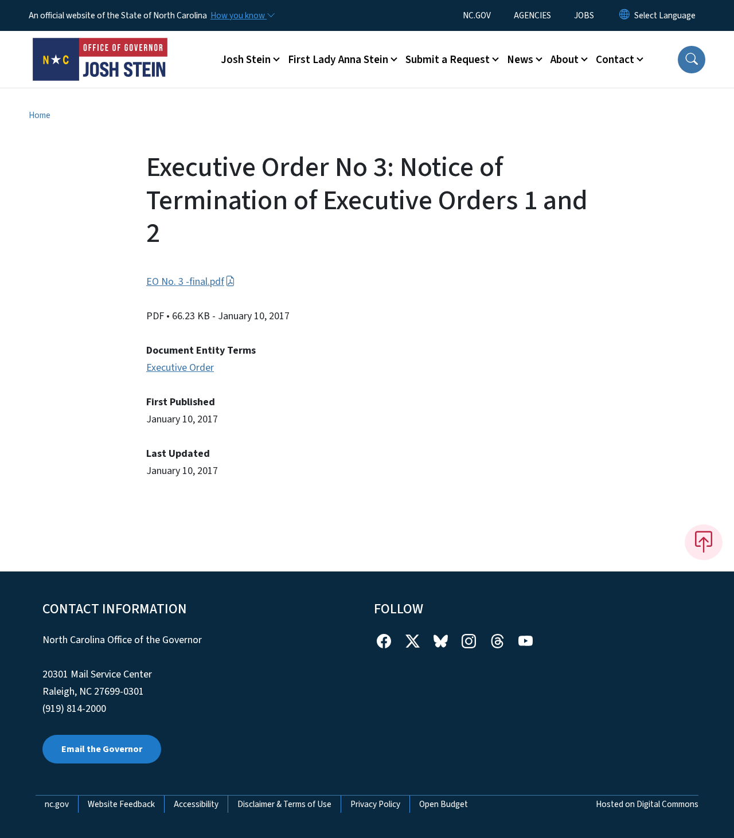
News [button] (520, 60)
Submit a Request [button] (447, 60)
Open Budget (443, 804)
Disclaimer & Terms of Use (284, 804)
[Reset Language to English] (624, 15)
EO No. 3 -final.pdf (185, 282)
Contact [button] (615, 60)
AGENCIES (532, 15)
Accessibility (196, 804)
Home (39, 115)
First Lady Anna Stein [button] (338, 60)
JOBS (584, 15)
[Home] (100, 46)
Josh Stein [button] (246, 60)
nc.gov (57, 804)
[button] (691, 59)
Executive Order (180, 368)
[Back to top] (704, 542)
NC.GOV (477, 15)
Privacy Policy (375, 804)
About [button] (564, 60)
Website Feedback (121, 804)
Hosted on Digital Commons (647, 804)
